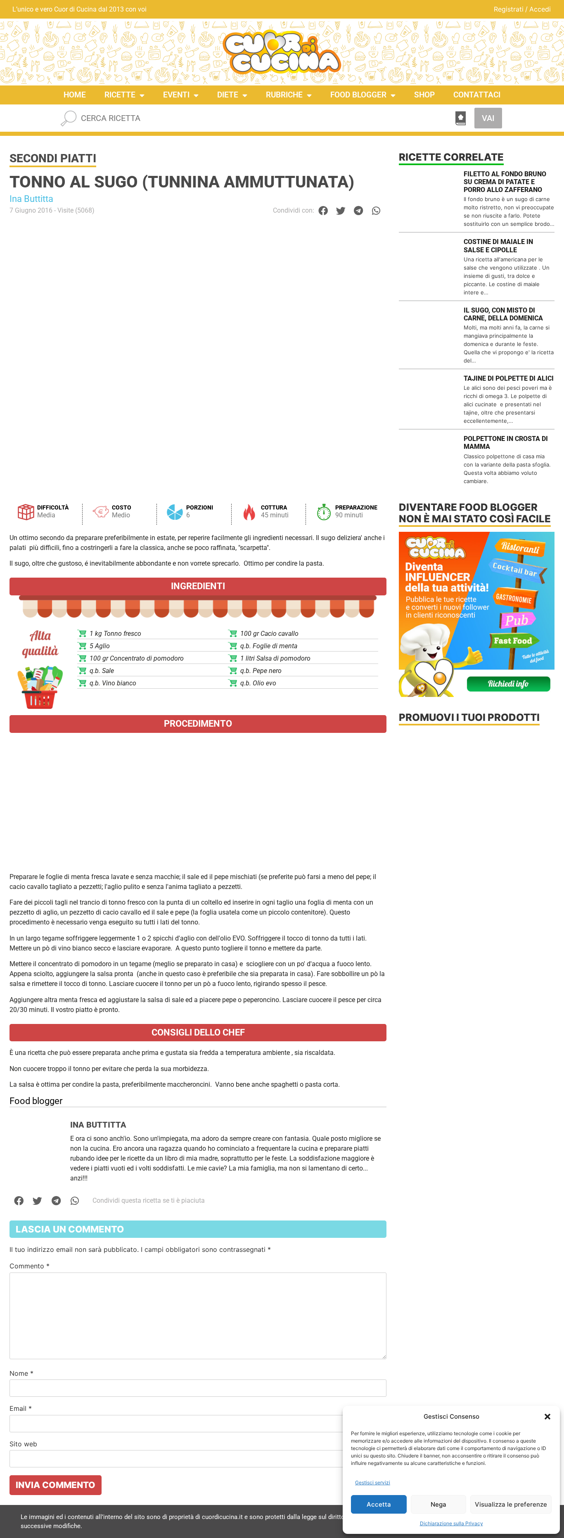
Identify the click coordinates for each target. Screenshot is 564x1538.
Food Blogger (358, 95)
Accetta (379, 1504)
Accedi (540, 9)
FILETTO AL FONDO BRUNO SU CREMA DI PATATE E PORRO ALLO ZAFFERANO (505, 182)
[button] (547, 1416)
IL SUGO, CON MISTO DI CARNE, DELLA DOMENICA (503, 314)
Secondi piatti (52, 158)
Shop (424, 95)
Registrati (509, 9)
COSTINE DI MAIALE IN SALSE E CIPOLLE (498, 246)
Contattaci (476, 95)
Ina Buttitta (31, 199)
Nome (21, 1373)
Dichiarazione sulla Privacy (451, 1523)
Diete (227, 95)
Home (75, 95)
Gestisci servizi (372, 1482)
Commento (29, 1266)
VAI (488, 118)
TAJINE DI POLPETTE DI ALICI (509, 378)
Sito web (23, 1444)
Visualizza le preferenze (511, 1504)
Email (20, 1408)
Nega (438, 1504)
